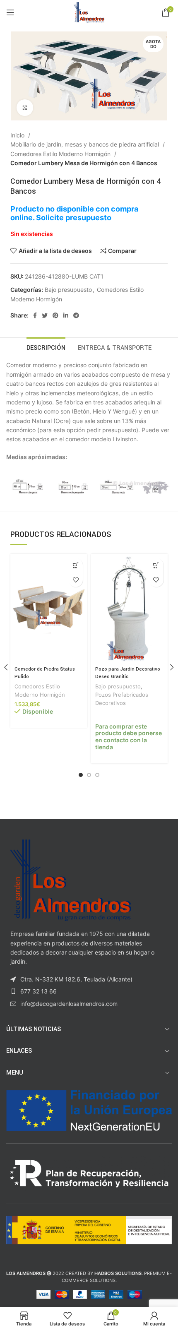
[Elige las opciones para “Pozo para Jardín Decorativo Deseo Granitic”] (156, 565)
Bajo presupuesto (68, 289)
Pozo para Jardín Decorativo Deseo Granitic (127, 673)
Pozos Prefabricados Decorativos (121, 699)
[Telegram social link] (76, 315)
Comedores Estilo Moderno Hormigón (61, 153)
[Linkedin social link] (66, 315)
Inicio (18, 135)
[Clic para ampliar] (25, 107)
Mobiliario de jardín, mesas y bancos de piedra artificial (85, 144)
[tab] (45, 346)
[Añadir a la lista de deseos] (75, 579)
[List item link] (89, 991)
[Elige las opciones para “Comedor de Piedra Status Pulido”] (75, 565)
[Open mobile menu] (10, 12)
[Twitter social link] (44, 315)
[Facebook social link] (35, 315)
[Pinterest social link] (55, 315)
